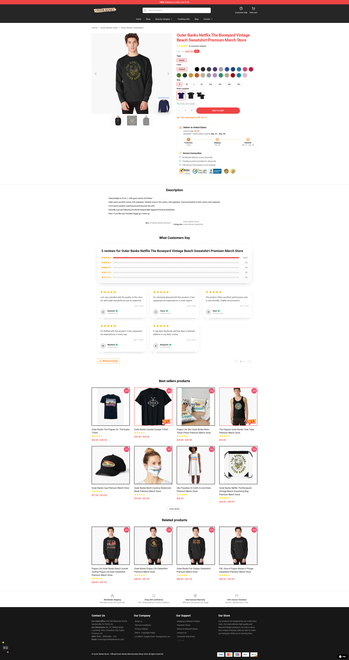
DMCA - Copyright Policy (145, 633)
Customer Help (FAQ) (186, 636)
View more (174, 509)
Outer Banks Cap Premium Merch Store (110, 488)
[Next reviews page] (249, 361)
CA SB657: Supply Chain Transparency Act (152, 636)
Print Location (183, 89)
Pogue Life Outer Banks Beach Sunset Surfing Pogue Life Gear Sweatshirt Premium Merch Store (110, 571)
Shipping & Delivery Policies (188, 621)
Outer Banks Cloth (109, 27)
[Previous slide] (96, 73)
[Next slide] (168, 73)
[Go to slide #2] (132, 120)
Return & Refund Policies (187, 629)
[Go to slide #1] (117, 120)
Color (179, 65)
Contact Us (181, 633)
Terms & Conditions (143, 625)
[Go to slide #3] (146, 120)
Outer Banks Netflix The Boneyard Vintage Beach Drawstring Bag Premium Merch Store (235, 491)
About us (138, 621)
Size (178, 80)
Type (179, 56)
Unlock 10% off (5, 647)
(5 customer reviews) (197, 46)
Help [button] (344, 657)
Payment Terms (183, 625)
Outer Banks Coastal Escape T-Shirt (151, 429)
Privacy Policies (141, 629)
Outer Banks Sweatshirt (132, 27)
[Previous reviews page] (236, 361)
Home (94, 27)
